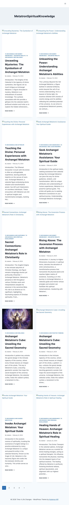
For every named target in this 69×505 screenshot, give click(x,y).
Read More (10, 111)
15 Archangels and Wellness (14, 333)
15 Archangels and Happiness (15, 235)
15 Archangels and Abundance (49, 145)
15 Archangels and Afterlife (14, 145)
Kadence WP (53, 499)
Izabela (9, 76)
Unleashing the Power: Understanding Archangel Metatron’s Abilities (51, 66)
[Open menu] (65, 3)
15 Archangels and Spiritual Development (16, 237)
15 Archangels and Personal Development (50, 420)
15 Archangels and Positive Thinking (51, 333)
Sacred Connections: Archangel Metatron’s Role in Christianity (16, 250)
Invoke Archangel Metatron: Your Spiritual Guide (15, 427)
